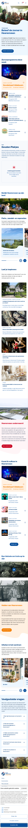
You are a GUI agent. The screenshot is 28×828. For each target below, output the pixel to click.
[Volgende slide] (24, 260)
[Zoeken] (18, 3)
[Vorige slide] (20, 260)
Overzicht (24, 788)
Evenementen (5, 781)
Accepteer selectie (14, 820)
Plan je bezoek (5, 783)
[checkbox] (5, 808)
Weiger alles (14, 816)
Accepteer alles (14, 825)
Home (3, 778)
